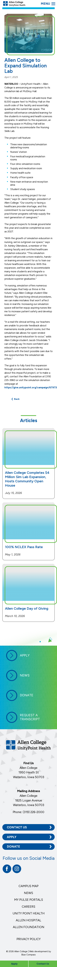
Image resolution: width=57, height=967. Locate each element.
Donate (13, 846)
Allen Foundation (28, 927)
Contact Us (17, 827)
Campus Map (28, 886)
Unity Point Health (29, 913)
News (28, 893)
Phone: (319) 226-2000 (28, 812)
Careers (28, 906)
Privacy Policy (29, 939)
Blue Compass (28, 954)
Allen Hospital (28, 920)
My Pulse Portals (28, 899)
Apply (11, 837)
